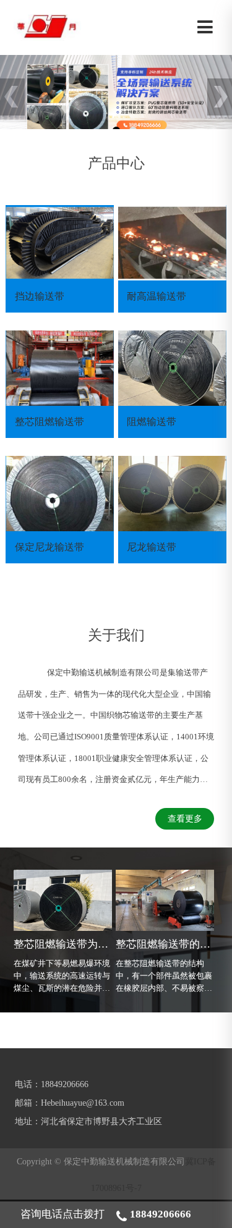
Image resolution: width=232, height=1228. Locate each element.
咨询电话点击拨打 (105, 1214)
